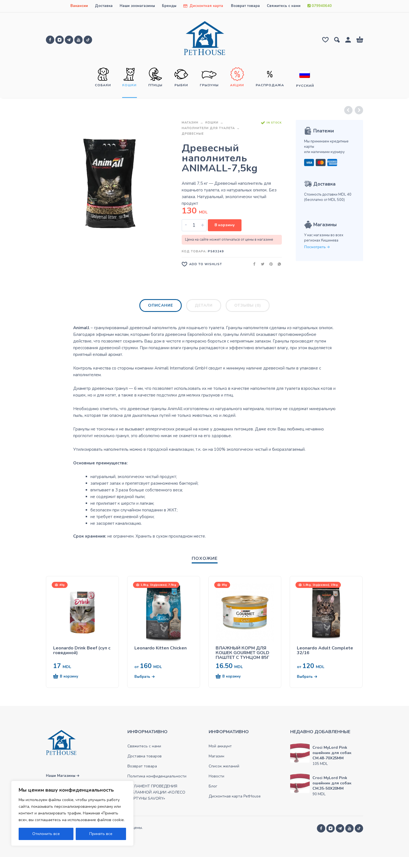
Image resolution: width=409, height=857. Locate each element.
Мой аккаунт (220, 746)
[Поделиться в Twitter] (261, 264)
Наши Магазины (61, 775)
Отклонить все (46, 833)
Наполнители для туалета (208, 128)
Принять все (100, 833)
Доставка (104, 5)
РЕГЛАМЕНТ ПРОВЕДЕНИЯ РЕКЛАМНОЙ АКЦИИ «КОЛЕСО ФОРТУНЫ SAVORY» (156, 792)
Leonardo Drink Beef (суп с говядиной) (81, 650)
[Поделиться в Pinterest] (269, 264)
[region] (72, 813)
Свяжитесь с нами (283, 5)
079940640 (321, 5)
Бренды (169, 5)
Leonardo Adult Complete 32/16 (325, 650)
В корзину (225, 225)
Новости (216, 776)
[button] (72, 677)
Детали (204, 305)
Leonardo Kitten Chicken (160, 648)
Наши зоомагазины (137, 5)
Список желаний (224, 766)
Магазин (190, 122)
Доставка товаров (144, 756)
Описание (160, 305)
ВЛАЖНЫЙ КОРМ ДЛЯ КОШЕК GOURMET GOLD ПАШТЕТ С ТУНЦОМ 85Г (242, 653)
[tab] (160, 306)
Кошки (211, 122)
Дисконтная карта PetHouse (235, 796)
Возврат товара (245, 5)
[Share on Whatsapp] (278, 264)
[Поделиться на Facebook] (252, 264)
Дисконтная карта (205, 5)
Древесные (193, 134)
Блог (213, 786)
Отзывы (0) (247, 305)
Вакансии (79, 5)
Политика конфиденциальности (156, 776)
